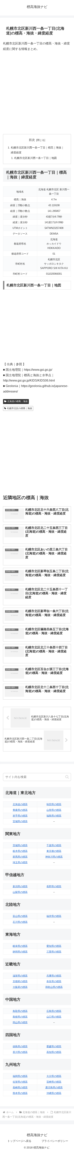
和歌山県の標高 (54, 987)
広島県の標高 (53, 1011)
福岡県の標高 (20, 1076)
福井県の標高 (53, 916)
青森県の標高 (20, 810)
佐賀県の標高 (20, 1081)
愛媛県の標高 (53, 1046)
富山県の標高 (20, 916)
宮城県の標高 (20, 821)
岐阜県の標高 (20, 946)
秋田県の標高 (53, 804)
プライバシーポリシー (55, 1140)
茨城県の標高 (20, 845)
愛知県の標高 (53, 946)
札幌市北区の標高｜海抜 (19, 408)
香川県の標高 (20, 1052)
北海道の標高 (20, 804)
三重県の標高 (53, 951)
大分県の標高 (53, 1076)
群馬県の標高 (20, 856)
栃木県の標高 (20, 851)
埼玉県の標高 (20, 862)
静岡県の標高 (20, 951)
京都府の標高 (20, 981)
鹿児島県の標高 (54, 1087)
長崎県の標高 (20, 1087)
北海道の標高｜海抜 (17, 401)
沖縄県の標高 (53, 1093)
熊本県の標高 (20, 1093)
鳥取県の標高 (20, 1011)
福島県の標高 (53, 815)
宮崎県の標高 (53, 1081)
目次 (32, 139)
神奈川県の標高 (54, 856)
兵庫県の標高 (53, 975)
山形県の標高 (53, 810)
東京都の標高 (53, 851)
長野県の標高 (53, 886)
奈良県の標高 (53, 981)
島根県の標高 (20, 1016)
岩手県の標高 (20, 815)
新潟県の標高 (20, 886)
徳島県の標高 (20, 1046)
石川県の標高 (20, 922)
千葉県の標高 (53, 845)
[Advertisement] (37, 93)
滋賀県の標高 (20, 975)
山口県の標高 (53, 1016)
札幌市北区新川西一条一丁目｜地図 (35, 157)
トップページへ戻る (19, 1140)
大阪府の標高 (20, 987)
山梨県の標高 (20, 892)
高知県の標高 (53, 1052)
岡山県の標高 (20, 1022)
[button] (67, 777)
